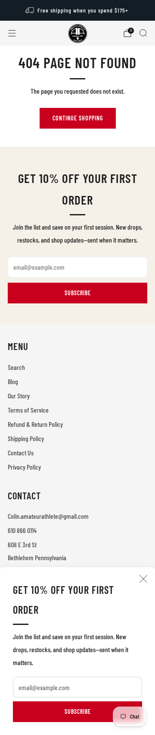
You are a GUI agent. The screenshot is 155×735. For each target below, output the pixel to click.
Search (16, 367)
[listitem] (77, 10)
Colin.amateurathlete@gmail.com (48, 516)
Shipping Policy (26, 438)
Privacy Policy (24, 467)
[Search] (143, 32)
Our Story (19, 395)
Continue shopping (78, 118)
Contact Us (21, 452)
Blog (13, 381)
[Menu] (12, 33)
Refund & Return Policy (35, 424)
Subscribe (78, 711)
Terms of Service (28, 410)
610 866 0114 (22, 530)
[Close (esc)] (143, 578)
